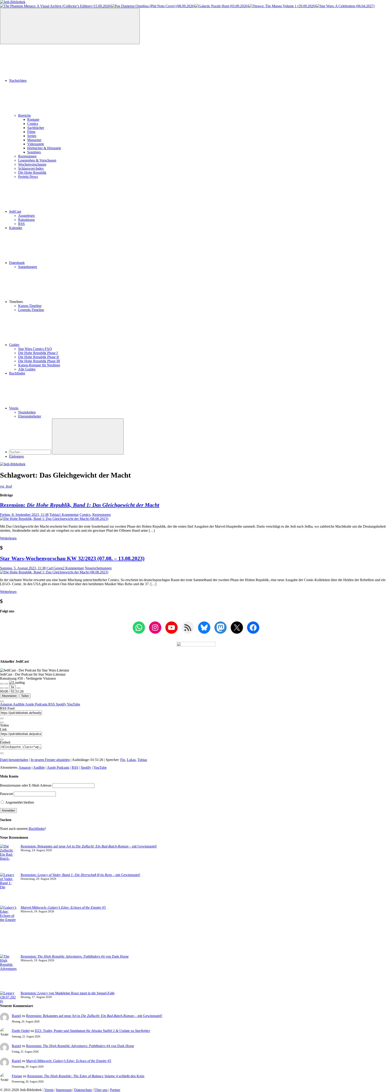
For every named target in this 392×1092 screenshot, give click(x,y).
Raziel (16, 1016)
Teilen (25, 696)
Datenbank (17, 263)
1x (12, 687)
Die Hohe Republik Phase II (38, 357)
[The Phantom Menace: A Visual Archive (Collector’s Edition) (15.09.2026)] (55, 6)
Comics (32, 124)
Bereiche (24, 115)
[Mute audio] (2, 688)
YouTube (73, 704)
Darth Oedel (20, 1031)
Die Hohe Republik (32, 172)
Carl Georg (55, 568)
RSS (21, 224)
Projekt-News (28, 177)
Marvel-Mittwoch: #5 (63, 907)
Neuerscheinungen (98, 568)
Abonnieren (9, 696)
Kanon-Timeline (30, 306)
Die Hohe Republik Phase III (39, 361)
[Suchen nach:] (30, 452)
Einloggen (16, 456)
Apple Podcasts (36, 704)
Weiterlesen (8, 538)
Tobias (54, 515)
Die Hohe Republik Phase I (38, 353)
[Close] (2, 701)
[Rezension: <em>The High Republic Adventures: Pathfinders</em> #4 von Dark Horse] (8, 972)
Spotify (61, 704)
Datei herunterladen (14, 760)
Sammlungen (27, 267)
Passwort (6, 794)
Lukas (131, 760)
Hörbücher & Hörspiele (44, 148)
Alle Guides (26, 369)
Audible (19, 704)
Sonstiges (34, 152)
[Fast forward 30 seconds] (18, 688)
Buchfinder (17, 373)
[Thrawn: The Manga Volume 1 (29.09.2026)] (282, 6)
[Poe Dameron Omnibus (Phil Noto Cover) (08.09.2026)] (153, 6)
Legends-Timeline (31, 310)
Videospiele (35, 144)
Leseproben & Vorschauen (37, 160)
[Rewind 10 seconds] (6, 688)
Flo (122, 760)
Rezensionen (27, 156)
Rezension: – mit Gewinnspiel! (80, 875)
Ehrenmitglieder (29, 416)
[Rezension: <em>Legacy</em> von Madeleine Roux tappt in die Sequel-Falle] (8, 997)
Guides (14, 345)
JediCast (15, 211)
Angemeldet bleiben (19, 802)
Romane (33, 119)
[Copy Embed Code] (2, 753)
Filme (31, 132)
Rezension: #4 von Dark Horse (75, 956)
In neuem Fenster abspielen (50, 760)
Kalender (15, 228)
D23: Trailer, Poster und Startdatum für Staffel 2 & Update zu (92, 1031)
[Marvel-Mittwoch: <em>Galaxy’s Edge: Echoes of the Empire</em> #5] (8, 930)
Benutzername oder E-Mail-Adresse (25, 785)
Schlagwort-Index (31, 168)
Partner (115, 1090)
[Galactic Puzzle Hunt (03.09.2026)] (221, 6)
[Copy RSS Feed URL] (2, 718)
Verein (13, 408)
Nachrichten (18, 80)
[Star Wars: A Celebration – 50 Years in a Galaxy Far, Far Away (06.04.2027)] (345, 6)
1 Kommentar (69, 515)
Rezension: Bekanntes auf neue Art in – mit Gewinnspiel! (89, 846)
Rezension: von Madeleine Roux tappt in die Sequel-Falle (68, 993)
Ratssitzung (26, 220)
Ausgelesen (26, 215)
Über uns (101, 1090)
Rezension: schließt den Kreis (85, 1076)
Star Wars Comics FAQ (35, 349)
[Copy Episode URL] (2, 739)
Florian (17, 1076)
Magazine (34, 140)
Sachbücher (35, 128)
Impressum (64, 1090)
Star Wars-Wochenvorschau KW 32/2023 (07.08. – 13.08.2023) (72, 558)
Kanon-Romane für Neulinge (39, 365)
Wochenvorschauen (32, 164)
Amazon (6, 704)
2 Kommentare (73, 568)
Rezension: (79, 505)
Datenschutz (83, 1090)
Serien (31, 136)
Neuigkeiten (27, 412)
